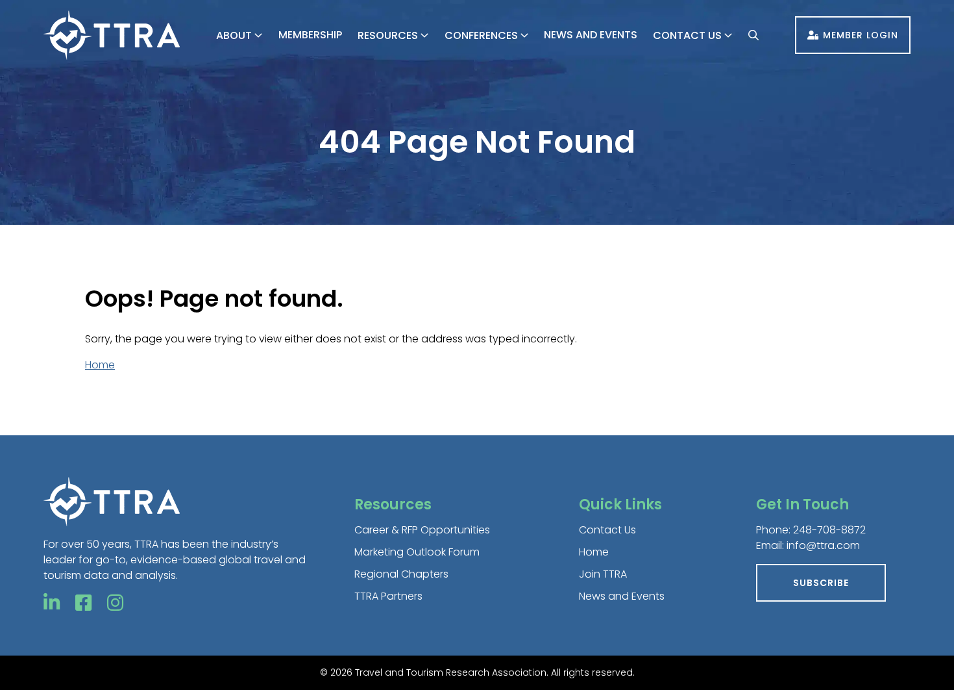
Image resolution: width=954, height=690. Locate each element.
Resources (388, 35)
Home (100, 364)
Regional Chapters (401, 574)
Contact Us (687, 35)
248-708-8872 (829, 529)
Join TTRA (603, 574)
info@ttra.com (823, 545)
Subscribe (821, 582)
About (234, 35)
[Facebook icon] (83, 603)
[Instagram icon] (115, 603)
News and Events (590, 35)
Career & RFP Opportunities (422, 529)
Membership (310, 35)
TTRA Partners (388, 596)
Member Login (860, 35)
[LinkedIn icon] (51, 603)
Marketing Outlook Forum (417, 551)
